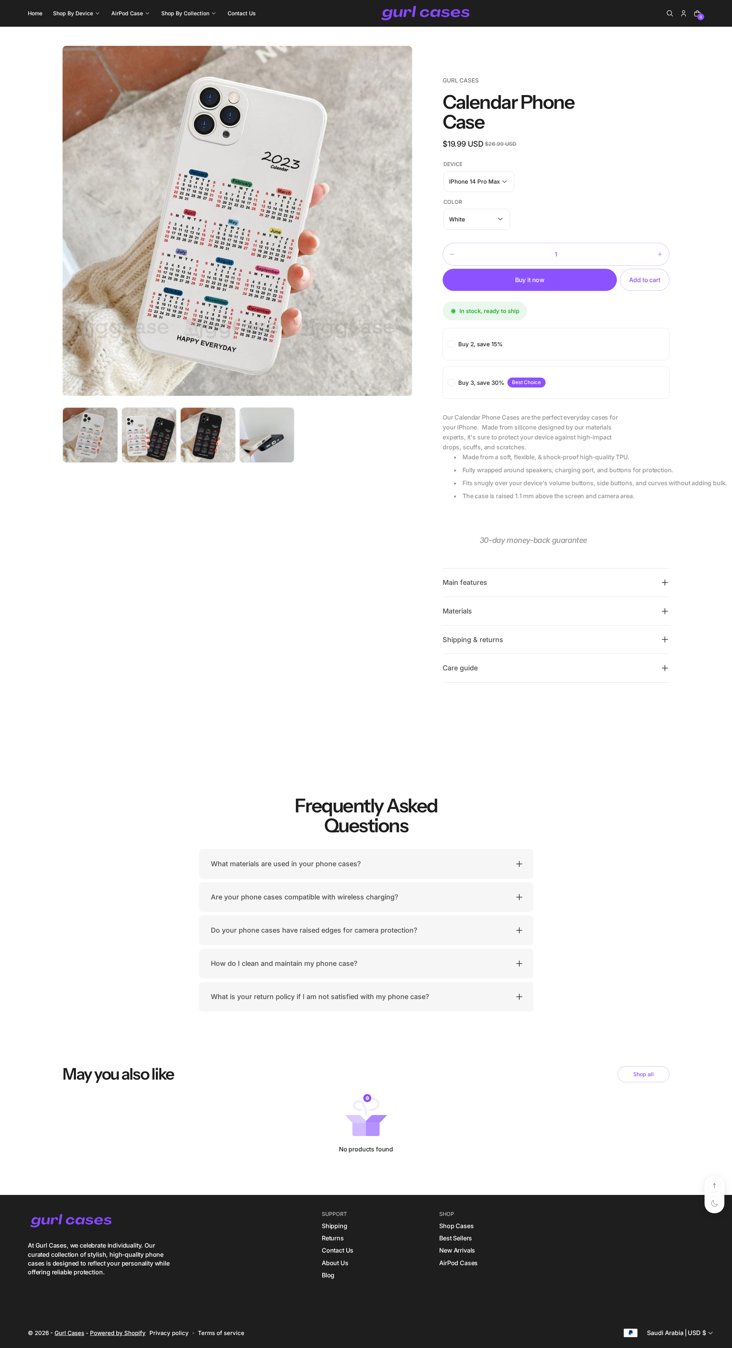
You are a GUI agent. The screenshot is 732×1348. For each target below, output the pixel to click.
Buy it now (529, 280)
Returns (333, 1238)
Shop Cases (456, 1226)
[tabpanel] (92, 437)
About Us (335, 1263)
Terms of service (221, 1333)
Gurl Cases (69, 1333)
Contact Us (337, 1250)
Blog (328, 1275)
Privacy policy (169, 1333)
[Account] (683, 13)
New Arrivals (457, 1250)
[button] (670, 13)
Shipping (334, 1226)
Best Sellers (455, 1238)
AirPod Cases (458, 1263)
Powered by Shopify (118, 1333)
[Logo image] (426, 14)
